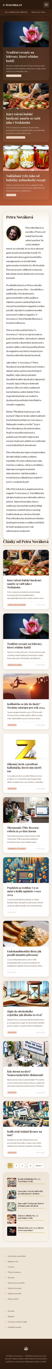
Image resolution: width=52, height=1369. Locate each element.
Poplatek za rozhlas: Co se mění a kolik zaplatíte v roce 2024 (24, 891)
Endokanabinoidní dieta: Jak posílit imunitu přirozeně (24, 953)
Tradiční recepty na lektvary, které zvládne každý (22, 56)
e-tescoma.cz (12, 5)
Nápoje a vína (38, 12)
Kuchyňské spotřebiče (16, 12)
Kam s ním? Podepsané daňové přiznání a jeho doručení (31, 1204)
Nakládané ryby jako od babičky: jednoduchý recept (26, 178)
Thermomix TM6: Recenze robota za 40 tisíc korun (23, 829)
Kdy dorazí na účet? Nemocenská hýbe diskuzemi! (25, 1073)
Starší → (39, 1166)
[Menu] (46, 4)
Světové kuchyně (15, 137)
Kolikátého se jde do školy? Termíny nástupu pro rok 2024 (26, 705)
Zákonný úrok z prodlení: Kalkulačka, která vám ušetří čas (24, 767)
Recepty (11, 195)
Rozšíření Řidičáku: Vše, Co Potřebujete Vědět (29, 1180)
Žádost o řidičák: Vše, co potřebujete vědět (28, 1216)
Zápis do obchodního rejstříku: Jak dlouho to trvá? (24, 1013)
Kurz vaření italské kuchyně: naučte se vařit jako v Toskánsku (23, 118)
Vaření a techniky (16, 849)
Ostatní (12, 725)
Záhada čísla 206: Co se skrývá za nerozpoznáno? (31, 1229)
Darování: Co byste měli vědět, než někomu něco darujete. (30, 1192)
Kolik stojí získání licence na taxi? (24, 1133)
